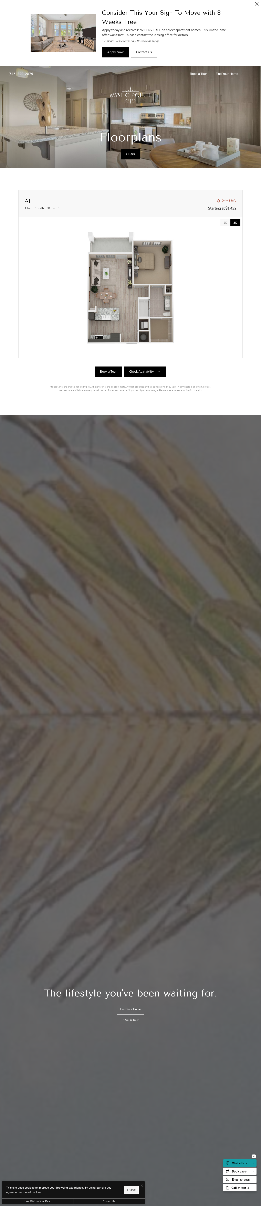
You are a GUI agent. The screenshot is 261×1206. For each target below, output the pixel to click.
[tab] (225, 222)
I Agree (131, 1189)
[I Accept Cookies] (142, 1186)
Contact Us (109, 1201)
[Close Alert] (256, 5)
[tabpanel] (130, 287)
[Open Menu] (250, 74)
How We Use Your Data (37, 1201)
